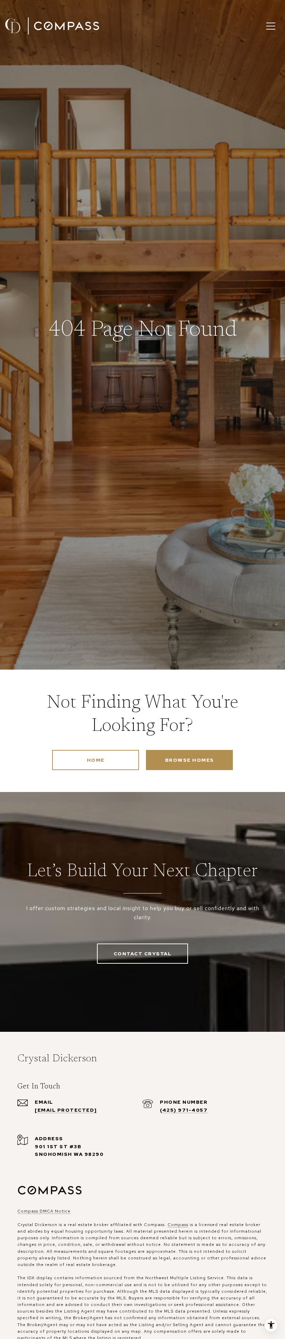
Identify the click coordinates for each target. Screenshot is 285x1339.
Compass (178, 1224)
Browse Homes (189, 760)
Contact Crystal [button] (143, 953)
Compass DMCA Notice (44, 1211)
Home (96, 760)
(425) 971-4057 (183, 1110)
